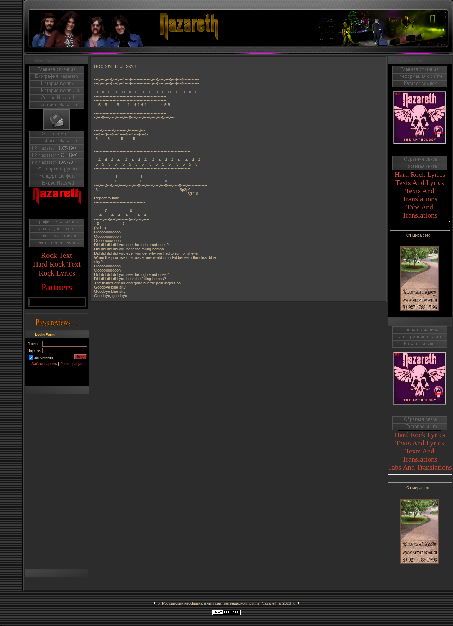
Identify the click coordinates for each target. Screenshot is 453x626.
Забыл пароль (44, 363)
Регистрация (71, 363)
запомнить (43, 357)
